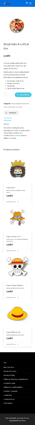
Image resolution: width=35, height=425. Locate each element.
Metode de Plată (9, 375)
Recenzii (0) (7, 118)
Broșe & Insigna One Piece (20, 103)
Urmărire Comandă (10, 391)
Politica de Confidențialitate (13, 387)
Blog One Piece (9, 367)
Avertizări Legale (9, 383)
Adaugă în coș (24, 95)
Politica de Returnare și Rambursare (16, 379)
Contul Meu (8, 395)
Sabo (20, 107)
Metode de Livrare (10, 371)
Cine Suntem (8, 403)
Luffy (5, 107)
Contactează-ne (9, 399)
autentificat (17, 135)
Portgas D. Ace (13, 107)
